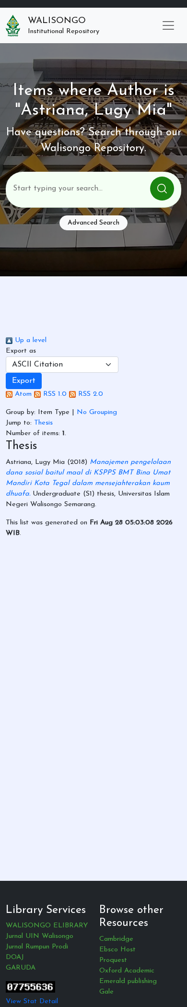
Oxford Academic (126, 970)
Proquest (113, 960)
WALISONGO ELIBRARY (47, 925)
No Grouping (97, 412)
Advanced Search (93, 222)
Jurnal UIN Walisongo (39, 936)
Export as (21, 351)
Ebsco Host (117, 949)
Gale (106, 991)
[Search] (162, 189)
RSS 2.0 (89, 394)
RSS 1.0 (54, 394)
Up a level (29, 340)
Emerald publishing (128, 981)
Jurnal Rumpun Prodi (37, 946)
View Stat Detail (32, 1001)
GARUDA (20, 967)
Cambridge (116, 939)
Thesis (43, 422)
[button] (24, 381)
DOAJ (15, 957)
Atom (22, 394)
